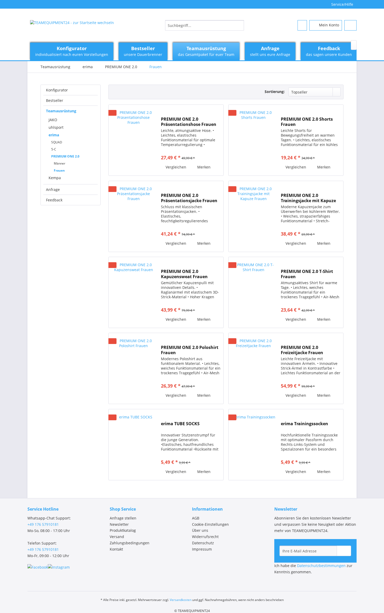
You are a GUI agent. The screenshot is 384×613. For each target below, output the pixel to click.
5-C (53, 149)
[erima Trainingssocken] (253, 444)
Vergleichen (175, 167)
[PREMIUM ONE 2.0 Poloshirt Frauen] (133, 368)
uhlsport (56, 127)
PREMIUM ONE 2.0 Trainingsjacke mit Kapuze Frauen (308, 198)
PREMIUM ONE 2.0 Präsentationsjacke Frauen (189, 198)
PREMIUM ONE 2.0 (65, 156)
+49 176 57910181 (43, 524)
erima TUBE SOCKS (180, 424)
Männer (59, 163)
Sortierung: (275, 91)
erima (54, 134)
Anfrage (53, 189)
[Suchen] (239, 25)
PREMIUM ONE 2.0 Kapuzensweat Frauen (184, 274)
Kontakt (116, 549)
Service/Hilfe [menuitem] (342, 4)
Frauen (59, 170)
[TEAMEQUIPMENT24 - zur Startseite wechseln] (72, 26)
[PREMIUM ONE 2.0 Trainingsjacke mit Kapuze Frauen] (253, 216)
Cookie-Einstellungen (210, 524)
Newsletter (119, 524)
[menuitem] (204, 25)
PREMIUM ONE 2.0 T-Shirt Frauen (307, 274)
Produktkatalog (123, 530)
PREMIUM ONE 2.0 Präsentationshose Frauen (188, 121)
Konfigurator (57, 89)
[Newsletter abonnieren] (344, 551)
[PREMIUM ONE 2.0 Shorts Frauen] (253, 140)
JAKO (53, 119)
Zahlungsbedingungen (129, 542)
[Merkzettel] (302, 25)
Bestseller (54, 100)
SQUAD (56, 142)
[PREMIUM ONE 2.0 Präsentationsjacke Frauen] (133, 216)
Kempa (55, 177)
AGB (195, 518)
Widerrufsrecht (205, 536)
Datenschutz (203, 542)
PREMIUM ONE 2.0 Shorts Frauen (307, 121)
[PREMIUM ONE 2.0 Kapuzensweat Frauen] (133, 292)
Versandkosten (180, 600)
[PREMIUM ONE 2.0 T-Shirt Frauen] (253, 292)
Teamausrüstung (61, 110)
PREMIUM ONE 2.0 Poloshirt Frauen (189, 350)
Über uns (200, 530)
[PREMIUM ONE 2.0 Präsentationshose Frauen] (133, 140)
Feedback (54, 199)
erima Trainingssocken (304, 424)
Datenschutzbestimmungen (321, 565)
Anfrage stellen (123, 518)
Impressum (202, 549)
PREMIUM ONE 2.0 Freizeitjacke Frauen (302, 350)
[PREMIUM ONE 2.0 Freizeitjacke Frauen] (253, 368)
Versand (117, 536)
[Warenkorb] (350, 25)
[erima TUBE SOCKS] (133, 444)
